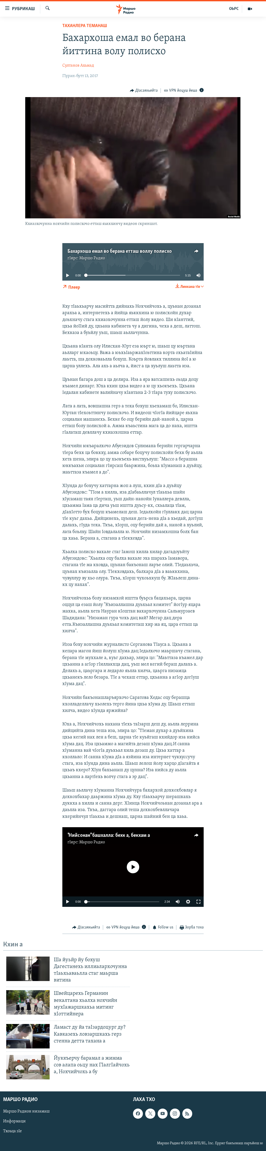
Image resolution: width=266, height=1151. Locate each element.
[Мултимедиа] (250, 8)
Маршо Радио (92, 258)
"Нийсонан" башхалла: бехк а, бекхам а (109, 835)
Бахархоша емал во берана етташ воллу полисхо (120, 251)
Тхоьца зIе (12, 1131)
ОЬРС (234, 9)
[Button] (144, 90)
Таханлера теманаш (84, 26)
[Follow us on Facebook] (138, 1113)
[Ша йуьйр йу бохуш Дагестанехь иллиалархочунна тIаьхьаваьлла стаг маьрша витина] (28, 969)
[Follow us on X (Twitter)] (150, 1113)
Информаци (14, 1121)
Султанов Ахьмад (78, 66)
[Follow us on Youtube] (163, 1113)
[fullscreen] (198, 901)
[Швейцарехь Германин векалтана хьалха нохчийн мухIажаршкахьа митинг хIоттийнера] (28, 1002)
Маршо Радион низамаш (26, 1111)
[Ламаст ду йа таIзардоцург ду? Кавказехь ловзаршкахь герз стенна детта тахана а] (28, 1036)
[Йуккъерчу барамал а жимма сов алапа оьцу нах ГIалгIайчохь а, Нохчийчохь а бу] (28, 1067)
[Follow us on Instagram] (175, 1113)
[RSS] (187, 1113)
